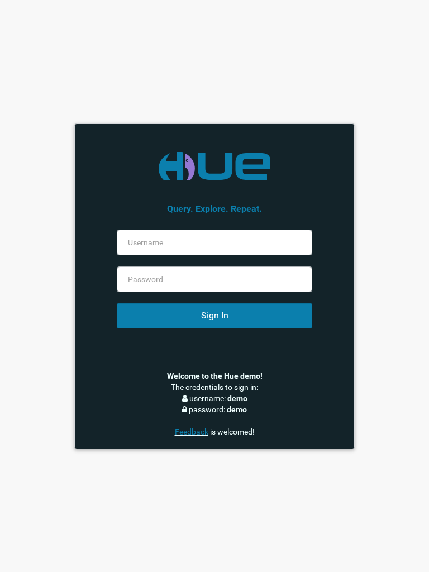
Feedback (191, 431)
